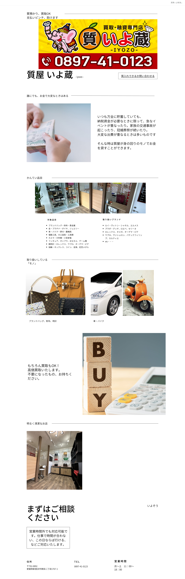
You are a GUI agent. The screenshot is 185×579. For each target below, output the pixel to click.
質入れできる (129, 76)
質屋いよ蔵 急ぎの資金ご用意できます (178, 2)
